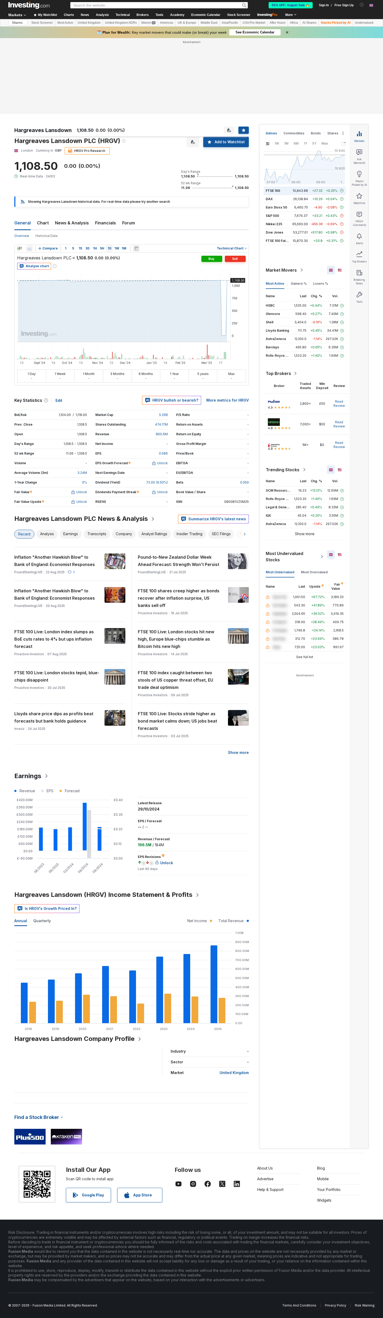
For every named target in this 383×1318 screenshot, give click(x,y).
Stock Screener (238, 15)
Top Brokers (278, 373)
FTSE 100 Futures (279, 241)
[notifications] (362, 4)
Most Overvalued (314, 572)
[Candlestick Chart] (19, 248)
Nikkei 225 (274, 224)
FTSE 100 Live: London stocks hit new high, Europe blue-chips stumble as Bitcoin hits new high (176, 639)
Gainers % (299, 283)
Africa (294, 23)
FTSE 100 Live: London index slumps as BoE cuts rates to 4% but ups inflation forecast (54, 639)
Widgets (324, 1200)
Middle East (209, 23)
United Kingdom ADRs (121, 23)
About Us (265, 1168)
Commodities (293, 133)
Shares (17, 23)
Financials (105, 222)
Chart (43, 222)
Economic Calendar (205, 15)
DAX (269, 199)
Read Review (339, 403)
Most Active (65, 23)
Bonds (316, 133)
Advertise (265, 1179)
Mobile (323, 1179)
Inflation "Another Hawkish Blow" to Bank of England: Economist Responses (54, 560)
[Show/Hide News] (136, 248)
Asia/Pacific (230, 23)
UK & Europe (187, 23)
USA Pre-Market (254, 23)
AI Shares (309, 23)
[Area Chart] (29, 248)
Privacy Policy (335, 1305)
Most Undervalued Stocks (284, 556)
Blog (321, 1168)
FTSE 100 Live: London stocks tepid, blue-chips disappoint (56, 676)
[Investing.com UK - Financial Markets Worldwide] (29, 5)
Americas (166, 23)
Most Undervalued (280, 572)
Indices (271, 133)
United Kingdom (89, 23)
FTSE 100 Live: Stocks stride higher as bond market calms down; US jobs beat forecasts (177, 721)
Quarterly (42, 921)
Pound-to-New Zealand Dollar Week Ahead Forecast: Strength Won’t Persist (178, 560)
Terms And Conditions (299, 1305)
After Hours (278, 23)
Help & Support (270, 1189)
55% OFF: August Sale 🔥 (291, 5)
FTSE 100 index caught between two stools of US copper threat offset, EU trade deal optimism (175, 680)
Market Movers (281, 270)
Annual (20, 921)
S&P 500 (272, 216)
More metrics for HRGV (227, 400)
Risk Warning (364, 1305)
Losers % (320, 283)
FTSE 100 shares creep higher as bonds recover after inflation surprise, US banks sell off (178, 598)
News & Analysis (72, 222)
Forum (128, 222)
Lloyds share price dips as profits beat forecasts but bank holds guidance (53, 717)
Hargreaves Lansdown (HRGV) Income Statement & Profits (103, 894)
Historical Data (46, 236)
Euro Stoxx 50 (276, 207)
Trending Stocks (282, 469)
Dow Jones (274, 232)
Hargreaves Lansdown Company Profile (74, 1038)
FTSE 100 (273, 191)
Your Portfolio (329, 1189)
